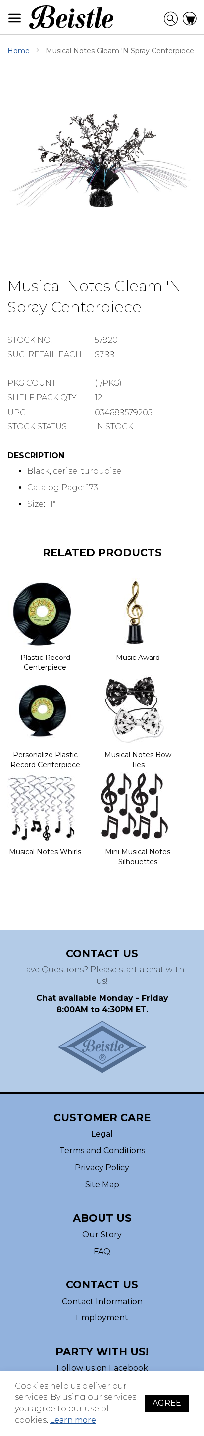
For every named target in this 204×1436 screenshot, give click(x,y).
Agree (167, 1403)
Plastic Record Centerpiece (45, 662)
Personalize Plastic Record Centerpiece (45, 759)
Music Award (138, 657)
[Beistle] (71, 17)
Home (18, 50)
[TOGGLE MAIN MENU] (14, 18)
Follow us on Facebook (102, 1368)
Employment (102, 1317)
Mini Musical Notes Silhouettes (137, 856)
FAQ (102, 1251)
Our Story (102, 1234)
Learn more (73, 1420)
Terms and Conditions (102, 1150)
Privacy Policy (102, 1167)
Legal (102, 1133)
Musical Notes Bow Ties (137, 759)
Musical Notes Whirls (45, 851)
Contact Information (102, 1301)
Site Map (102, 1184)
